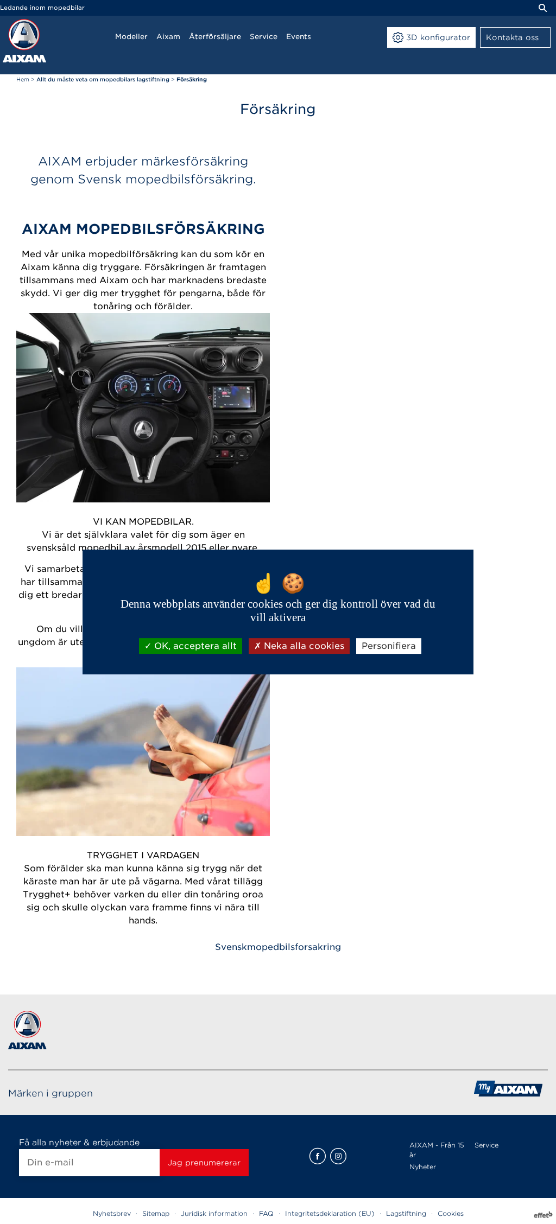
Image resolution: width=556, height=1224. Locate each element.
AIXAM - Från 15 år (436, 1150)
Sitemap (155, 1213)
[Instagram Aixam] (338, 1156)
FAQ (266, 1213)
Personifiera (389, 646)
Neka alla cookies (302, 646)
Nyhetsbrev (112, 1213)
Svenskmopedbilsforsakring (278, 947)
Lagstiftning (406, 1213)
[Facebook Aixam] (317, 1156)
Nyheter (422, 1167)
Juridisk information (214, 1213)
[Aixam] (24, 40)
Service (486, 1145)
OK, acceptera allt (194, 646)
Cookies (451, 1213)
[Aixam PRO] (508, 1092)
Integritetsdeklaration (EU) (330, 1213)
